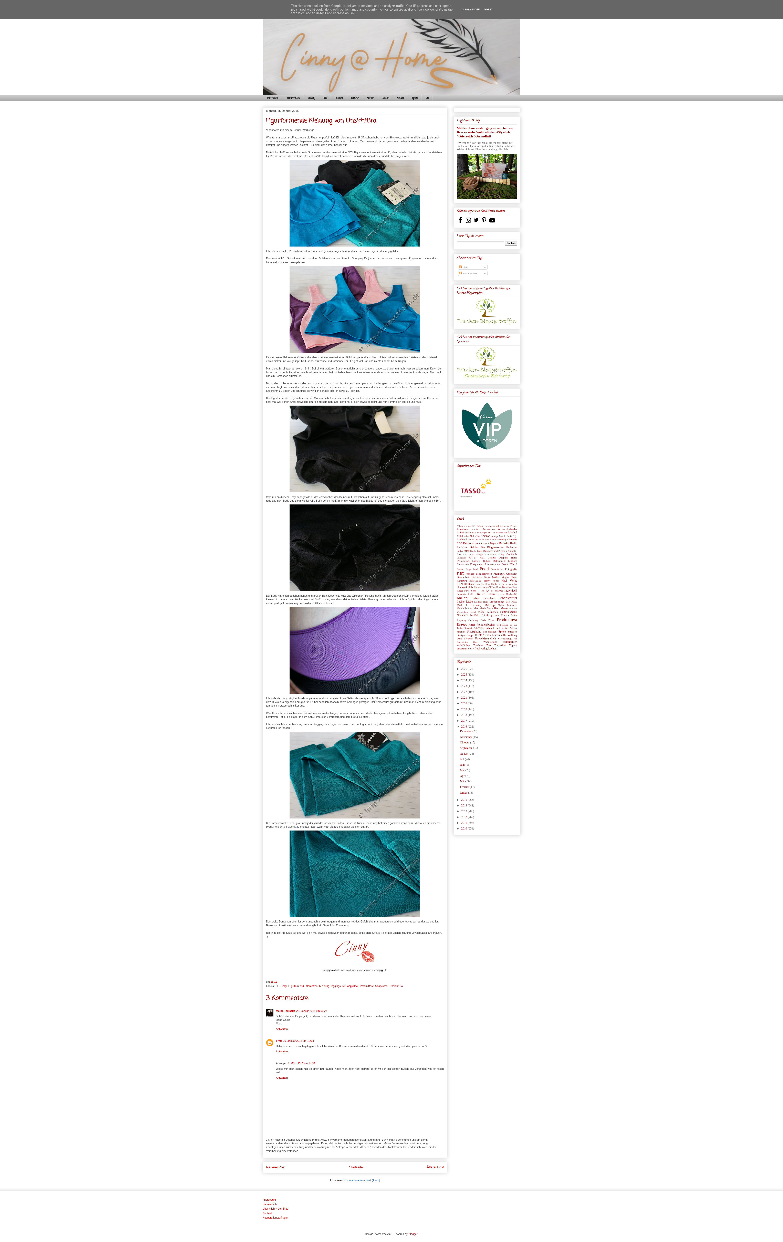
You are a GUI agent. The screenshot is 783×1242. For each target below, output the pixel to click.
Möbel (481, 611)
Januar (464, 792)
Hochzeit (462, 587)
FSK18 (513, 564)
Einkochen (463, 564)
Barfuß (486, 543)
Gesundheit (463, 577)
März (463, 781)
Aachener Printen (508, 526)
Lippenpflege (497, 601)
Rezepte (339, 98)
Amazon (485, 535)
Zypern (513, 645)
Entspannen (476, 564)
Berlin (513, 543)
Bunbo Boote (476, 551)
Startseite (272, 98)
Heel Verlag (509, 580)
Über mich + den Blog (275, 1208)
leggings (336, 986)
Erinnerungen (492, 564)
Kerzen (500, 594)
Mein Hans (493, 608)
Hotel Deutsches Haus (506, 587)
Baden (478, 543)
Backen (468, 543)
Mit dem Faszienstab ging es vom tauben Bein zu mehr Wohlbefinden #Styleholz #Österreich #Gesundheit (485, 132)
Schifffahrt (479, 628)
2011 (464, 822)
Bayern (494, 543)
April (463, 775)
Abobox (476, 529)
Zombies (478, 645)
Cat (465, 554)
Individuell (510, 590)
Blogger (412, 1233)
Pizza (491, 620)
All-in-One (475, 536)
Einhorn (512, 561)
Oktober (465, 742)
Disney (476, 561)
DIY (427, 98)
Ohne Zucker (501, 615)
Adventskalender (507, 529)
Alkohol (512, 532)
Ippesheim (462, 594)
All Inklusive (463, 536)
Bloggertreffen (495, 547)
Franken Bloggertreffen (479, 573)
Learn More (471, 9)
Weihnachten (509, 641)
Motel (473, 612)
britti (279, 1040)
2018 (464, 715)
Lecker (461, 601)
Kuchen (475, 598)
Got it (488, 9)
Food (325, 98)
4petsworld (493, 526)
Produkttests (292, 98)
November (466, 737)
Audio (488, 539)
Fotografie (511, 569)
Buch (466, 550)
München (492, 611)
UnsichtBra (396, 986)
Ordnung (473, 620)
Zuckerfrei (500, 645)
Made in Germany (469, 605)
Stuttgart (461, 635)
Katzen (370, 98)
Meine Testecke (285, 1010)
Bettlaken (462, 547)
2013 (464, 811)
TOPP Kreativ (482, 635)
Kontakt (267, 1213)
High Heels (497, 584)
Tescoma (497, 635)
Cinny (501, 554)
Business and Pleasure (495, 551)
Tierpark (468, 638)
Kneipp (462, 598)
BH (277, 986)
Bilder (474, 547)
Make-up (490, 605)
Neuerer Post (275, 1167)
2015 (464, 799)
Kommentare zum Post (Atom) (362, 1180)
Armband (462, 539)
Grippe (505, 577)
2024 (464, 680)
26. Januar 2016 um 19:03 (298, 1040)
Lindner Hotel (481, 602)
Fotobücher (497, 569)
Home (477, 587)
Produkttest (367, 986)
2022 (464, 691)
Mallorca (512, 605)
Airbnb (460, 532)
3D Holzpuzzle (479, 526)
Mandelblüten (464, 608)
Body (284, 986)
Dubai (486, 561)
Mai (462, 770)
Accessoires (488, 529)
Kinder (400, 98)
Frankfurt (498, 573)
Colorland (461, 557)
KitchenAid (511, 594)
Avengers (512, 539)
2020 (464, 703)
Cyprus (492, 557)
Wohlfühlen (463, 645)
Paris (483, 620)
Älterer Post (435, 1167)
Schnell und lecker (497, 628)
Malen (501, 605)
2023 (464, 686)
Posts (465, 267)
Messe (504, 608)
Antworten (282, 1029)
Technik (355, 98)
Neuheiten (462, 615)
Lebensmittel (507, 598)
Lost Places (511, 602)
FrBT (460, 573)
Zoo (488, 645)
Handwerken (475, 581)
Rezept (462, 624)
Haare (514, 577)
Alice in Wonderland (497, 532)
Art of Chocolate (476, 539)
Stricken (512, 631)
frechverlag (481, 648)
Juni (463, 764)
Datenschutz (270, 1204)
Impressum (269, 1199)
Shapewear (381, 986)
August (464, 753)
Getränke (477, 577)
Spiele (415, 98)
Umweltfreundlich (485, 638)
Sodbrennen (490, 631)
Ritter (472, 624)
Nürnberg (487, 615)
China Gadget (476, 554)
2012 (464, 817)
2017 (464, 720)
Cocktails (512, 554)
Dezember (466, 731)
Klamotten (311, 986)
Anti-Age (512, 536)
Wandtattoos (490, 641)
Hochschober (511, 584)
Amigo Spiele (498, 536)
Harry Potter (491, 580)
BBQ (459, 543)
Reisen (385, 98)
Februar (465, 787)
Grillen (496, 577)
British (460, 551)
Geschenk (511, 573)
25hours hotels (464, 526)
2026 (464, 668)
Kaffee (481, 594)
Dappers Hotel (508, 557)
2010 (464, 828)
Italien (471, 594)
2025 (464, 674)
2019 (464, 709)
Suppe (470, 635)
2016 (464, 726)
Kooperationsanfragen (275, 1217)
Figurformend (296, 986)
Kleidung (324, 986)
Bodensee (511, 547)
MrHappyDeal (350, 986)
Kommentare (469, 273)
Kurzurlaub (489, 598)
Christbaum (491, 554)
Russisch (468, 628)
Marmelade (479, 608)
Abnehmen (463, 529)
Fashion (460, 569)
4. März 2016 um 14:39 (301, 1063)
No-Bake (475, 615)
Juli (462, 759)
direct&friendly (465, 648)
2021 (464, 697)
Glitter (487, 577)
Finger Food (472, 569)
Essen (505, 564)
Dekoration (463, 561)
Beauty (311, 98)
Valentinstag (505, 638)
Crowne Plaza (476, 557)
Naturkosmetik (508, 611)
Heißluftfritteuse (466, 584)
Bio (483, 547)
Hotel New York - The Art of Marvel (480, 590)
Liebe (469, 601)
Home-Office (489, 587)
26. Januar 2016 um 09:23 (311, 1010)
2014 (464, 805)
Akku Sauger (480, 532)
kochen (492, 648)
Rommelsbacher (486, 624)
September (466, 748)
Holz (470, 587)
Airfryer (469, 532)
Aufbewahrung (499, 539)
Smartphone (474, 631)
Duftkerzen (499, 561)
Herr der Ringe (483, 584)
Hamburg (462, 580)
